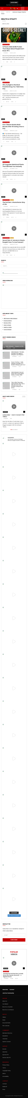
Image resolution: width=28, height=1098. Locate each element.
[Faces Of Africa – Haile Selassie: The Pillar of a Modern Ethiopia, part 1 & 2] (6, 365)
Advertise (5, 989)
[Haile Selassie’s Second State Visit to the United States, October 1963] (6, 375)
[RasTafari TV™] (14, 8)
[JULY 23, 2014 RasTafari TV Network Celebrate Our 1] (14, 899)
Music (4, 1020)
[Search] (26, 8)
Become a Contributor (8, 1009)
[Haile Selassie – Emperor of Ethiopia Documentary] (14, 345)
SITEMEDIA (6, 53)
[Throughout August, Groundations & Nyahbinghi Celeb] (14, 594)
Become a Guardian (8, 1007)
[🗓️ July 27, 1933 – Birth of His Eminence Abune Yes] (14, 782)
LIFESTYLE (8, 12)
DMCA (4, 1073)
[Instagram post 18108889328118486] (14, 711)
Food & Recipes (7, 329)
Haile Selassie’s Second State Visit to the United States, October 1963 (17, 374)
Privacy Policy (6, 1065)
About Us (5, 1001)
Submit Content (7, 1041)
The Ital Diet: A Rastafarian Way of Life (14, 203)
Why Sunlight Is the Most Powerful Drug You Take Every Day (13, 87)
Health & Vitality (6, 44)
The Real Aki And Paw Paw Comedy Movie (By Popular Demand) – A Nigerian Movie (13, 975)
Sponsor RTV (6, 1054)
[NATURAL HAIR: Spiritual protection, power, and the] (14, 454)
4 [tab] (15, 429)
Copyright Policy (7, 1070)
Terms (4, 1068)
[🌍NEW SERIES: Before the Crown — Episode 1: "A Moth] (14, 828)
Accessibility (6, 1076)
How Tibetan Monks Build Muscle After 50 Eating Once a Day (13, 126)
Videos (4, 1017)
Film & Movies (6, 971)
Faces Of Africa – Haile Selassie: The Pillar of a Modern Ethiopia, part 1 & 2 (18, 363)
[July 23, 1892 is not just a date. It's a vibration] (14, 875)
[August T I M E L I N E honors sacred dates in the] (14, 758)
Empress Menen (8, 320)
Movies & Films (7, 323)
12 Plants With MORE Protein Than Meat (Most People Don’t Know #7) (13, 49)
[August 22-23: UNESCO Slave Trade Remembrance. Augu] (14, 571)
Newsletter (5, 1036)
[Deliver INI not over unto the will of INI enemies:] (14, 688)
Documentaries (6, 1023)
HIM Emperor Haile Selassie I (10, 318)
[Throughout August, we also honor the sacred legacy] (14, 665)
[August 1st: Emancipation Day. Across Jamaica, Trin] (14, 735)
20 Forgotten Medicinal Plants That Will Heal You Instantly (13, 165)
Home (2, 12)
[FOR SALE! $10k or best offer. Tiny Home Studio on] (14, 477)
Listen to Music (7, 325)
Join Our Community (8, 993)
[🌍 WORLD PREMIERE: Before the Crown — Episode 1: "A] (14, 852)
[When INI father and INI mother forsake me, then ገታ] (14, 805)
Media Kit (5, 1086)
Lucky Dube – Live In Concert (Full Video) (13, 415)
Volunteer (5, 1038)
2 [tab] (12, 429)
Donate (4, 1049)
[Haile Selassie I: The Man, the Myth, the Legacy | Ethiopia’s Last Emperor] (6, 355)
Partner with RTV (7, 1057)
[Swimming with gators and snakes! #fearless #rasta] (14, 548)
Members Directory (7, 1033)
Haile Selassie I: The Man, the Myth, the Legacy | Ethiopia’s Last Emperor (17, 353)
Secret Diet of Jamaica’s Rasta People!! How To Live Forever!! (14, 241)
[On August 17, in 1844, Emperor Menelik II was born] (14, 618)
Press (4, 1089)
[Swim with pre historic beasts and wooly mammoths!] (14, 524)
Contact (12, 989)
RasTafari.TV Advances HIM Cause (14, 5)
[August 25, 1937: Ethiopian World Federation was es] (14, 501)
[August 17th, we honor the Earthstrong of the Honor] (14, 641)
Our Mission (5, 1004)
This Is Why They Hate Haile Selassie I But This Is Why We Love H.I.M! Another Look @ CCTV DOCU (17, 385)
